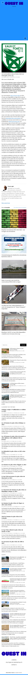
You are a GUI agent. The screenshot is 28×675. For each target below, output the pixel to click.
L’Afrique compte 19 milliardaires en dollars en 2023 (14, 410)
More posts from (6, 203)
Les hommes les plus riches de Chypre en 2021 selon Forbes (13, 504)
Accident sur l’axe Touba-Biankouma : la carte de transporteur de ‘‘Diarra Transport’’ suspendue (14, 307)
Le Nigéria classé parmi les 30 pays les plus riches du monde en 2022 (18, 395)
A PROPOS (14, 660)
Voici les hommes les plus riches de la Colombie (12, 517)
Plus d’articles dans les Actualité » (20, 207)
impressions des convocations (13, 118)
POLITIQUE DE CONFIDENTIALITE (14, 662)
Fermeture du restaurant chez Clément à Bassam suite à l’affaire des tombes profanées (18, 580)
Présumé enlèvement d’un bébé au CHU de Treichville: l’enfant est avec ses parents (17, 592)
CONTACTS (14, 664)
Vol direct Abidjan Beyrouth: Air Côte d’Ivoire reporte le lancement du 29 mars (18, 615)
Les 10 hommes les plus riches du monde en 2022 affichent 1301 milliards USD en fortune (14, 437)
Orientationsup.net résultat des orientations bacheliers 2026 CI (14, 255)
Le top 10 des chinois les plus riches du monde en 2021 (12, 530)
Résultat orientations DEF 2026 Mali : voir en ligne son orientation (13, 230)
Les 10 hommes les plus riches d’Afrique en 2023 (13, 423)
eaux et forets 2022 (15, 95)
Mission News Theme (10, 672)
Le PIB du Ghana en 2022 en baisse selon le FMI (17, 384)
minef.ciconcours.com (14, 121)
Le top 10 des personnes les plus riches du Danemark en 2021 (13, 477)
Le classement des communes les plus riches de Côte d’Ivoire (18, 602)
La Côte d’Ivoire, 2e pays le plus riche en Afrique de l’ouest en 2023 (18, 372)
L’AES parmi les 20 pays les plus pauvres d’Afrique (16, 349)
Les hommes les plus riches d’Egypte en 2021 (14, 464)
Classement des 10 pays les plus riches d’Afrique (18, 360)
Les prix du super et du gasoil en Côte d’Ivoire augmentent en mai (18, 569)
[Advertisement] (14, 22)
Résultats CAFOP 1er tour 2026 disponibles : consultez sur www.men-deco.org (14, 333)
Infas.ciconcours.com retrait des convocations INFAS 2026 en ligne (11, 281)
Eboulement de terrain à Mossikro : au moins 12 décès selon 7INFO (18, 557)
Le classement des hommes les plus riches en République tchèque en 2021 (14, 490)
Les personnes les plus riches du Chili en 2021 (13, 542)
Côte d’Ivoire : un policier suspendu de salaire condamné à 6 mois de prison (18, 637)
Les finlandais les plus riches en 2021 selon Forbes (13, 452)
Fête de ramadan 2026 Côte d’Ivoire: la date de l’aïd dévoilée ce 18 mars (18, 626)
